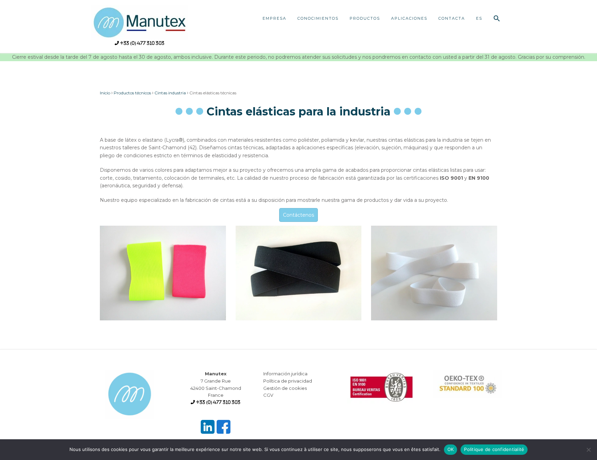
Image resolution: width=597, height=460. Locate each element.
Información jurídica (285, 373)
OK (450, 449)
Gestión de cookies (285, 388)
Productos (365, 18)
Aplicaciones (409, 18)
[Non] (588, 449)
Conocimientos (318, 18)
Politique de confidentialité (494, 449)
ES (479, 18)
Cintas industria (170, 92)
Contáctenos (298, 215)
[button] (497, 19)
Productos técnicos (132, 92)
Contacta (451, 18)
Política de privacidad (287, 381)
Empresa (274, 18)
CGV (268, 395)
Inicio (105, 92)
